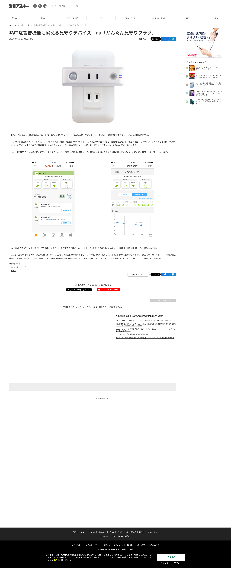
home (14, 25)
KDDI (13, 270)
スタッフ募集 (140, 545)
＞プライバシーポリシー (171, 563)
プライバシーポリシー (93, 545)
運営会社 (107, 545)
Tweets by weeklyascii (102, 398)
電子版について (154, 545)
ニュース (92, 532)
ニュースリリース (18, 267)
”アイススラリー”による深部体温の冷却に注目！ (133, 334)
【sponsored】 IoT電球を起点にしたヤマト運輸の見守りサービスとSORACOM (143, 320)
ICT (101, 18)
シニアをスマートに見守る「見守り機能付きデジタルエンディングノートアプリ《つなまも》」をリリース (145, 330)
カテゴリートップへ (164, 300)
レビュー (216, 18)
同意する (171, 557)
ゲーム (14, 18)
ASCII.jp (105, 536)
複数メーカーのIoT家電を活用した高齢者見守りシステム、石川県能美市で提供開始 (145, 338)
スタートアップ (72, 18)
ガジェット (25, 25)
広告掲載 (129, 545)
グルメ (43, 18)
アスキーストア (130, 18)
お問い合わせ (118, 545)
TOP (187, 18)
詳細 (55, 560)
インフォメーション (159, 18)
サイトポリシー (77, 545)
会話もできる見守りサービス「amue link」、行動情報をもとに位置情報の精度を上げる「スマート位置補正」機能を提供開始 (146, 324)
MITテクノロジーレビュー (122, 536)
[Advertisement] (178, 6)
